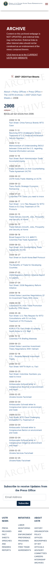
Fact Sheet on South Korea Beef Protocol (27, 257)
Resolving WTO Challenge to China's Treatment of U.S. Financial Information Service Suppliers (26, 135)
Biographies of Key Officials (40, 544)
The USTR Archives (13, 94)
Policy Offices (19, 91)
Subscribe (23, 503)
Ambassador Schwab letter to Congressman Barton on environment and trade (25, 430)
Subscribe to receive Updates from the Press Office (25, 488)
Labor (21, 525)
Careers (38, 556)
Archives (39, 563)
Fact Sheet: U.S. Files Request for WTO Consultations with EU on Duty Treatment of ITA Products (26, 318)
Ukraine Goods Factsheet (20, 397)
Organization (41, 531)
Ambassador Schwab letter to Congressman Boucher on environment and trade (26, 386)
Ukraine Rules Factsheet (19, 460)
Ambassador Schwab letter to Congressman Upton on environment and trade (25, 407)
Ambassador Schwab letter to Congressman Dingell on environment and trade (25, 443)
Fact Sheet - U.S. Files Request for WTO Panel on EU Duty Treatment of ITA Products (26, 206)
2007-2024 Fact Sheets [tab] (26, 76)
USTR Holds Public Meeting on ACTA (25, 179)
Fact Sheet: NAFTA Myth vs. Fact (23, 366)
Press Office (35, 91)
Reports (6, 550)
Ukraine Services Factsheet (21, 453)
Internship (39, 560)
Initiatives (24, 518)
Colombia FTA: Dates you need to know (26, 196)
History (38, 528)
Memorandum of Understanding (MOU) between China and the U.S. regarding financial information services (26, 148)
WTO (20, 544)
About (7, 91)
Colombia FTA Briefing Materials (23, 338)
